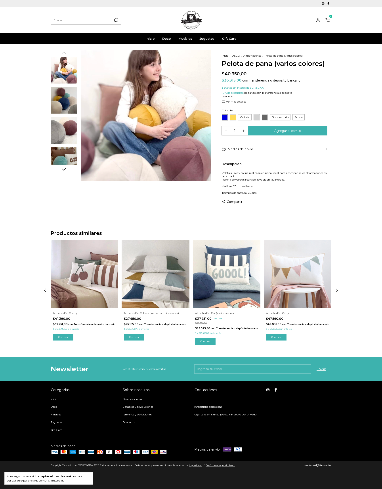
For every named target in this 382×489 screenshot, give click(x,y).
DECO (236, 55)
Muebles (185, 39)
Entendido (57, 480)
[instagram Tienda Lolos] (323, 3)
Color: (229, 110)
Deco (166, 39)
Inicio (150, 39)
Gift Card (229, 39)
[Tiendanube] (317, 466)
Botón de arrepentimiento (220, 465)
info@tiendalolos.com (208, 406)
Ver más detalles (235, 101)
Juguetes (207, 39)
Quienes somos (132, 399)
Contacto (128, 422)
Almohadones (252, 55)
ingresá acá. (195, 465)
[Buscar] (116, 20)
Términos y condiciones (137, 414)
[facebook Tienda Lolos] (328, 3)
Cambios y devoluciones (137, 406)
